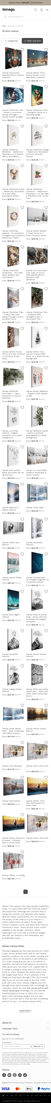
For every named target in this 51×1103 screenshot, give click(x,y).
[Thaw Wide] (46, 484)
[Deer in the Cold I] (46, 743)
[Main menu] (47, 10)
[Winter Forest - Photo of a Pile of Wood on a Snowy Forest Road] (22, 329)
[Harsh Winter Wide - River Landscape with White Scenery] (22, 706)
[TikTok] (25, 1075)
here (28, 1064)
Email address (6, 1042)
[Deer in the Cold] (46, 815)
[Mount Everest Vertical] (46, 631)
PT (32, 1095)
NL (28, 1095)
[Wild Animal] (22, 778)
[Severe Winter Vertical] (22, 554)
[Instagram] (20, 1075)
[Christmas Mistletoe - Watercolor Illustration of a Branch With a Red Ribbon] (22, 127)
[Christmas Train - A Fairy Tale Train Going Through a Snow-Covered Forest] (22, 289)
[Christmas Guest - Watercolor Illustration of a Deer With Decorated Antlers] (22, 166)
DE (20, 1095)
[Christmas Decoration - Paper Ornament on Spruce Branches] (22, 368)
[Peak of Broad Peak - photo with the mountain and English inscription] (46, 592)
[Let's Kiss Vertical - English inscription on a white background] (22, 408)
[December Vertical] (46, 519)
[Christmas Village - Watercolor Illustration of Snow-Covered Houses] (46, 127)
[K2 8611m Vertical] (22, 631)
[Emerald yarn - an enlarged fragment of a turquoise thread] (46, 554)
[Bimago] (9, 9)
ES (36, 1095)
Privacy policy (18, 1083)
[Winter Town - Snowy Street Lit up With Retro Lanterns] (46, 50)
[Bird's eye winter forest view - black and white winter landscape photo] (46, 666)
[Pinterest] (15, 1075)
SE (41, 1095)
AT (45, 1095)
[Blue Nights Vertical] (22, 592)
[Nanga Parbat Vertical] (22, 666)
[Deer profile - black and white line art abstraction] (22, 447)
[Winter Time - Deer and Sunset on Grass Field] (46, 778)
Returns (29, 1083)
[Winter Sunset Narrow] (46, 706)
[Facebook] (4, 1075)
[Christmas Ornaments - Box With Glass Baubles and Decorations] (22, 247)
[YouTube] (9, 1075)
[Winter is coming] (22, 852)
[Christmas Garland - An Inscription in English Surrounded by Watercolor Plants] (22, 208)
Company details (40, 1083)
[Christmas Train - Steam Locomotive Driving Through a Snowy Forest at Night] (22, 87)
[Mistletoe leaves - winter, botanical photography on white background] (46, 408)
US (3, 1095)
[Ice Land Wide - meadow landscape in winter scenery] (46, 447)
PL (7, 1095)
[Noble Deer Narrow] (22, 519)
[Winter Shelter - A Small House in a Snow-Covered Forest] (46, 208)
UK (12, 1095)
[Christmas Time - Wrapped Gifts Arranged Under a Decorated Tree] (46, 289)
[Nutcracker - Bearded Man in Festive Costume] (22, 50)
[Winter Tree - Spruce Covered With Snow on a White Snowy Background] (46, 329)
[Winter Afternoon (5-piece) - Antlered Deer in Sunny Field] (22, 815)
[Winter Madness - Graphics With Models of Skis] (46, 368)
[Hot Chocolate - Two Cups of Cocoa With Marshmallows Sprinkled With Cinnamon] (46, 247)
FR (16, 1095)
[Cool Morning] (22, 743)
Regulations (7, 1083)
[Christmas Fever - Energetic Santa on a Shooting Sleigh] (46, 87)
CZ (49, 1095)
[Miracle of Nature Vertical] (22, 484)
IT (24, 1095)
